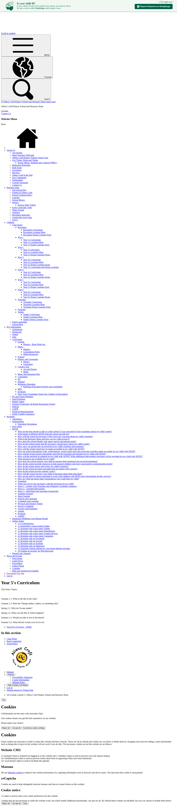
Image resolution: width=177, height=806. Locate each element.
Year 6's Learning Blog (33, 294)
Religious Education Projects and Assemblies (43, 387)
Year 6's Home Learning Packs (36, 297)
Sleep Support (24, 496)
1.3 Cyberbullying (26, 523)
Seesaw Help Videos (27, 205)
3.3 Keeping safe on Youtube (30, 543)
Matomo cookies (15, 772)
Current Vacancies (20, 182)
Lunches (16, 197)
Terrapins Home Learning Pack (37, 307)
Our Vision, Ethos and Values (25, 160)
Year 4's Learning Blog (33, 275)
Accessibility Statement (22, 677)
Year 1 (20, 237)
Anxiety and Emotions (27, 508)
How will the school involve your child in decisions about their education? (50, 474)
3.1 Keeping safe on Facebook (31, 538)
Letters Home (18, 566)
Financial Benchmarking (23, 411)
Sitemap (10, 672)
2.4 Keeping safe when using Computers (35, 536)
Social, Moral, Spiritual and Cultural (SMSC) (37, 163)
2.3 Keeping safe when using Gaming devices (38, 533)
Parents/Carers (13, 187)
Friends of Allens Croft (22, 192)
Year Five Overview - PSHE (19, 627)
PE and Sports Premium (22, 396)
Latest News (17, 561)
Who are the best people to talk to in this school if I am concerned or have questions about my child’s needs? (65, 431)
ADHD (21, 516)
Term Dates (17, 558)
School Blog (17, 324)
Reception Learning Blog (34, 232)
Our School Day (19, 190)
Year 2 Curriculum (31, 250)
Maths (20, 347)
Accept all (16, 728)
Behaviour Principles (21, 165)
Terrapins (22, 299)
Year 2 (20, 247)
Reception (22, 227)
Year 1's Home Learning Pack (36, 245)
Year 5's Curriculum (32, 282)
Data (14, 337)
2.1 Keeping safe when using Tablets (34, 528)
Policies (15, 406)
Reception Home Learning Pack (37, 235)
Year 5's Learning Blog (33, 284)
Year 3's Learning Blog (33, 262)
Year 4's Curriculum (32, 272)
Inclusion (22, 391)
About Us (11, 150)
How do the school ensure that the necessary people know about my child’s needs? (54, 444)
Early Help (17, 426)
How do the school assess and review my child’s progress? (43, 466)
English (21, 342)
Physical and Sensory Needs (30, 503)
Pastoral (21, 382)
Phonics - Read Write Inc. (34, 344)
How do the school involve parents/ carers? (36, 471)
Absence (16, 212)
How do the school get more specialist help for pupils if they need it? (47, 469)
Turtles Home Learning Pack (35, 319)
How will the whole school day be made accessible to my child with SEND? (51, 449)
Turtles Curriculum (31, 314)
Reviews (16, 172)
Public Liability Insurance (23, 414)
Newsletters (17, 563)
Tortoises (22, 309)
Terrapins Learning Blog (34, 304)
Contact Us (6, 113)
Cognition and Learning (28, 501)
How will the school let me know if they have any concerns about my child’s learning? (55, 436)
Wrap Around (18, 210)
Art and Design (30, 369)
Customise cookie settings (34, 728)
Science (21, 357)
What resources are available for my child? (36, 459)
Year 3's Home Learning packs (36, 265)
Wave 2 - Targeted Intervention (31, 489)
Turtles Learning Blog (32, 317)
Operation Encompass (27, 424)
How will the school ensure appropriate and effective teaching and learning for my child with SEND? (62, 454)
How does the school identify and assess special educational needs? (47, 441)
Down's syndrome (26, 506)
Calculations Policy (31, 352)
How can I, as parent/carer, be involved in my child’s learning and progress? (51, 446)
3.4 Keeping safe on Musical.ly (31, 546)
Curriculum (17, 339)
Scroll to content (8, 33)
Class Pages (17, 225)
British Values (18, 401)
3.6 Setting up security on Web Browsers (35, 551)
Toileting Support (25, 494)
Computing (23, 377)
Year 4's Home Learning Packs (36, 277)
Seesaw (15, 202)
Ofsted (15, 334)
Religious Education (26, 384)
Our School (17, 153)
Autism (21, 511)
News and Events (14, 556)
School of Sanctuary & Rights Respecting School (33, 404)
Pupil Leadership (19, 322)
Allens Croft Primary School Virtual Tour (30, 158)
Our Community (19, 177)
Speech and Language (27, 499)
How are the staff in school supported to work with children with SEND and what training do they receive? (64, 476)
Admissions (17, 329)
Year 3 (20, 257)
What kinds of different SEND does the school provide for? (44, 434)
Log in (9, 576)
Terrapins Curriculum (32, 302)
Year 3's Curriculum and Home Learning (41, 267)
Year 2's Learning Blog (33, 252)
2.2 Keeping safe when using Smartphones (36, 531)
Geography (28, 364)
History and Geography (28, 359)
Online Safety (18, 521)
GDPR (15, 409)
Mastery (26, 349)
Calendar (16, 568)
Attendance (17, 419)
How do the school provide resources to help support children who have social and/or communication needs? (65, 464)
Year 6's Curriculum (32, 292)
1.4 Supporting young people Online (34, 526)
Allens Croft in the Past (22, 175)
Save (25, 803)
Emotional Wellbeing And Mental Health (30, 518)
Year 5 (20, 279)
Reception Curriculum (33, 230)
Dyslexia (21, 513)
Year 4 (20, 270)
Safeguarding (18, 421)
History (26, 362)
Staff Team (17, 167)
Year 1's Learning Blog (33, 242)
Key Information (14, 327)
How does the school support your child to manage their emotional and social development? (58, 461)
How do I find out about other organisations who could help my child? (48, 479)
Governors (16, 170)
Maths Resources (30, 354)
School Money (18, 200)
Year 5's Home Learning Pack (36, 287)
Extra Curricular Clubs (22, 207)
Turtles (21, 312)
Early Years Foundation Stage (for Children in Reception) (43, 394)
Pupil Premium (18, 399)
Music (26, 372)
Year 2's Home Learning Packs (36, 255)
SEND (15, 429)
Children (10, 222)
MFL (20, 389)
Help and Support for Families (25, 571)
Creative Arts (23, 367)
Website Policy (18, 682)
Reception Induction (21, 215)
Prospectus (17, 332)
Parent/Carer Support (21, 553)
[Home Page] (28, 102)
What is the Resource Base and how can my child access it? (44, 439)
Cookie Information (20, 680)
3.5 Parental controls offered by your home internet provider (44, 548)
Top (3, 700)
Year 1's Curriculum (32, 240)
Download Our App (15, 573)
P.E (19, 379)
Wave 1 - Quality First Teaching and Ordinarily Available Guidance (47, 486)
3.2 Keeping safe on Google (30, 541)
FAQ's (15, 220)
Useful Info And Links (22, 217)
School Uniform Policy (22, 195)
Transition (22, 481)
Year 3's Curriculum (32, 260)
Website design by (20, 690)
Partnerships (17, 180)
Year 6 (20, 289)
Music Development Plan (29, 374)
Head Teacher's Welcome (23, 155)
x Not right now (166, 2)
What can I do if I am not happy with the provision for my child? (46, 484)
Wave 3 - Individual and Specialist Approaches (38, 491)
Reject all (6, 728)
